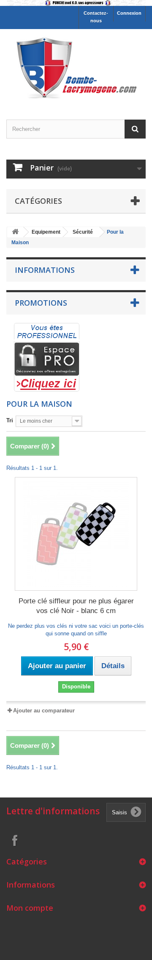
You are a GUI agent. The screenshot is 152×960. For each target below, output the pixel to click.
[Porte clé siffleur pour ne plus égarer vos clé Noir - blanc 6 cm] (76, 534)
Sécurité (83, 232)
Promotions (41, 303)
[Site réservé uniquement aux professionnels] (46, 357)
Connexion (129, 13)
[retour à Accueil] (15, 232)
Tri (9, 420)
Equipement (46, 232)
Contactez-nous (96, 17)
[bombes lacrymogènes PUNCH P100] (76, 3)
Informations (45, 270)
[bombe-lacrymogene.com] (76, 67)
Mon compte (29, 908)
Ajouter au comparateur (44, 710)
